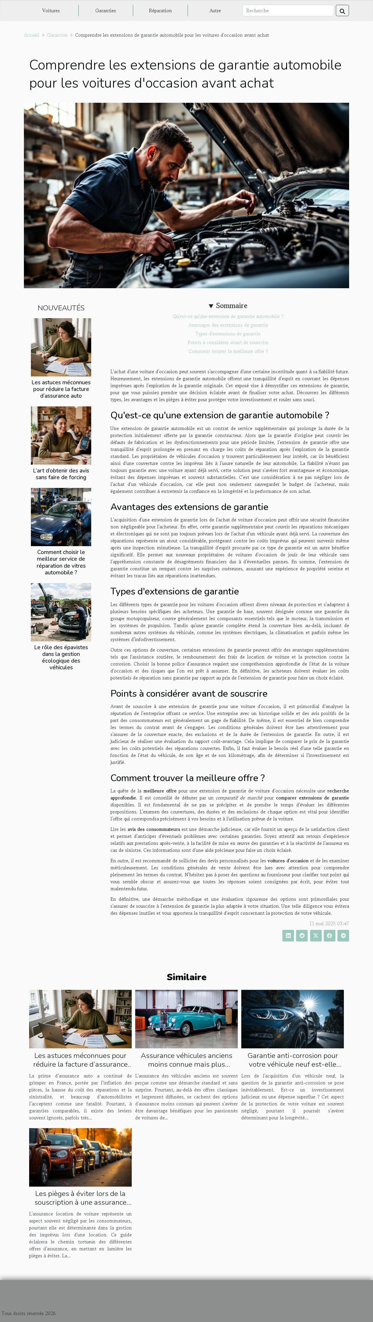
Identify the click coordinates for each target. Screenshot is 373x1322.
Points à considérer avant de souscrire (228, 342)
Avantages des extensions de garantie (228, 324)
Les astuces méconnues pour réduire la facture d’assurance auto (61, 389)
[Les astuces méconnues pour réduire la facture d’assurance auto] (61, 346)
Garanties (105, 10)
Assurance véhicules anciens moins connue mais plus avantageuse (186, 1064)
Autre (215, 10)
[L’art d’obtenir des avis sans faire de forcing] (61, 434)
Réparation (160, 10)
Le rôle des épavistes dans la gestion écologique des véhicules (61, 657)
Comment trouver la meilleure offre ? (228, 351)
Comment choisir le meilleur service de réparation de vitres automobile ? (61, 562)
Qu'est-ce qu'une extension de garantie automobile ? (228, 316)
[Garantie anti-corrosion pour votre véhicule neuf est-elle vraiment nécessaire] (292, 1018)
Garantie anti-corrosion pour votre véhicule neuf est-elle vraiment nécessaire (292, 1064)
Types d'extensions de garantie (228, 333)
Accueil (31, 34)
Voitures (51, 10)
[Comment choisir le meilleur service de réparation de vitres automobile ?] (61, 516)
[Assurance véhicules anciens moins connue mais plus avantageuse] (186, 1018)
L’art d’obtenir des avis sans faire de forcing (61, 474)
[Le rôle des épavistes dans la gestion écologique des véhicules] (61, 611)
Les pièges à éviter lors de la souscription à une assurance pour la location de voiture (80, 1202)
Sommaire (231, 305)
